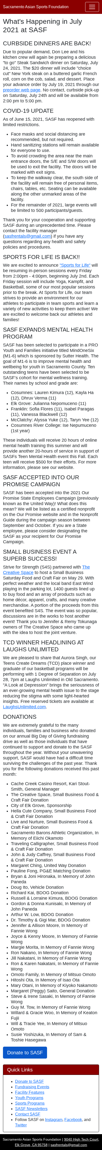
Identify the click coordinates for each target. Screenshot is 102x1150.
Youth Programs (29, 1098)
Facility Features (29, 1092)
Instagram (53, 1120)
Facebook (73, 1120)
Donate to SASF (29, 1081)
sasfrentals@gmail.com (27, 236)
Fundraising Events (32, 1087)
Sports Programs (30, 1103)
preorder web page (21, 89)
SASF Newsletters (31, 1109)
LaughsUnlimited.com (24, 706)
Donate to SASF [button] (25, 1052)
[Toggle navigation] (92, 7)
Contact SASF (27, 1114)
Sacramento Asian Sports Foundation (36, 7)
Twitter (21, 1125)
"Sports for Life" (75, 265)
